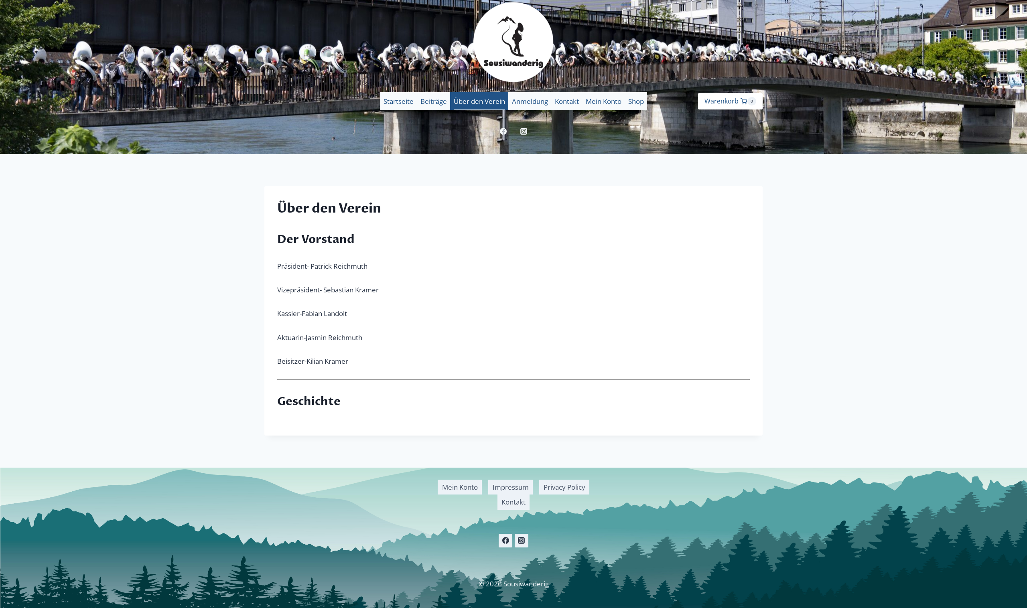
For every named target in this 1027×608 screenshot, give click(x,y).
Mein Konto (603, 101)
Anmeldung (530, 101)
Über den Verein (479, 101)
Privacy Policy (564, 487)
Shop (636, 101)
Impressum (511, 487)
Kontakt (567, 101)
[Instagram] (524, 131)
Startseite (399, 101)
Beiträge (433, 101)
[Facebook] (503, 131)
